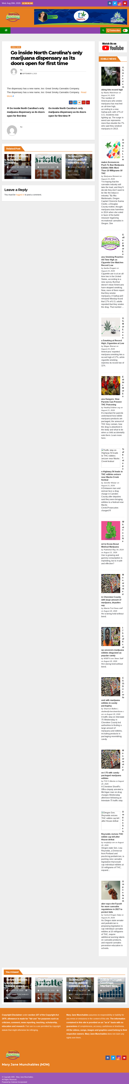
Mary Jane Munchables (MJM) (26, 1064)
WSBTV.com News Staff (113, 658)
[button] (103, 30)
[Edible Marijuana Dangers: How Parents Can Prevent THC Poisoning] (110, 385)
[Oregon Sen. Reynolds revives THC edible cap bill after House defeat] (110, 820)
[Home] (6, 30)
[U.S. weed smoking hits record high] (110, 76)
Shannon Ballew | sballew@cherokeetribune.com (112, 711)
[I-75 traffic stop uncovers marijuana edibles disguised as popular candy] (110, 636)
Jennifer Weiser (110, 483)
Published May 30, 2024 (114, 550)
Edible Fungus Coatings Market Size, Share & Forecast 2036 (110, 986)
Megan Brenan (110, 346)
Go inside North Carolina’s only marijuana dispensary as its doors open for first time (46, 58)
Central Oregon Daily (112, 915)
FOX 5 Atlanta (109, 781)
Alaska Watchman (111, 93)
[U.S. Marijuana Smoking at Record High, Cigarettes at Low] (110, 327)
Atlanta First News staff (113, 608)
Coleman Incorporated (19, 1082)
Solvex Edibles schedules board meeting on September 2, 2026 (17, 986)
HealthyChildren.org (112, 407)
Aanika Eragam (110, 268)
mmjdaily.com (109, 842)
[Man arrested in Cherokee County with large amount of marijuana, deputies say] (110, 583)
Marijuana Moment (111, 176)
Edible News (15, 47)
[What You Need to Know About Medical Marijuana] (110, 530)
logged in (20, 195)
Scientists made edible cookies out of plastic (78, 161)
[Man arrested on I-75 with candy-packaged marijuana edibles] (110, 759)
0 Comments (15, 998)
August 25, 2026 (16, 167)
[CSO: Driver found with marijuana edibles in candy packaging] (110, 686)
